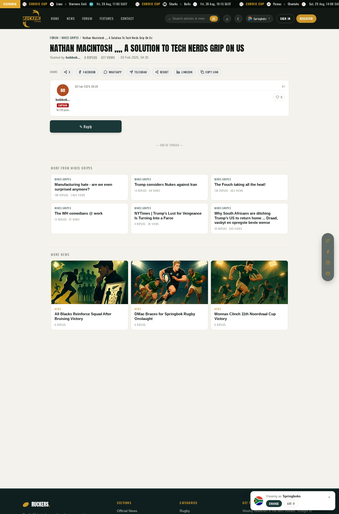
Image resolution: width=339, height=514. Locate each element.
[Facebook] (327, 251)
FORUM (87, 18)
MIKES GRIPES (70, 38)
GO (213, 19)
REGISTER (306, 18)
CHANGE (274, 504)
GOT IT (291, 504)
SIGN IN (285, 18)
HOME (55, 18)
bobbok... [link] (73, 57)
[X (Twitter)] (327, 240)
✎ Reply (85, 126)
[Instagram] (327, 262)
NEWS (71, 18)
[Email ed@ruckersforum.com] (327, 273)
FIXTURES (10, 4)
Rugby (185, 511)
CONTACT (127, 18)
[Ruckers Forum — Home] (32, 19)
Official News (127, 511)
